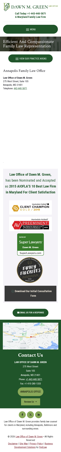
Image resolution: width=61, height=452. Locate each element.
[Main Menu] (30, 29)
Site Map (24, 443)
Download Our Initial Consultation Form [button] (33, 293)
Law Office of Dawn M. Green (29, 436)
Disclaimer (13, 443)
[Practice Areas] (30, 59)
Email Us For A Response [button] (32, 312)
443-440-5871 (20, 88)
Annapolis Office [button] (30, 391)
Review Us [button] (29, 401)
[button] (58, 431)
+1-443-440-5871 (36, 13)
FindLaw (43, 447)
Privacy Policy (36, 443)
